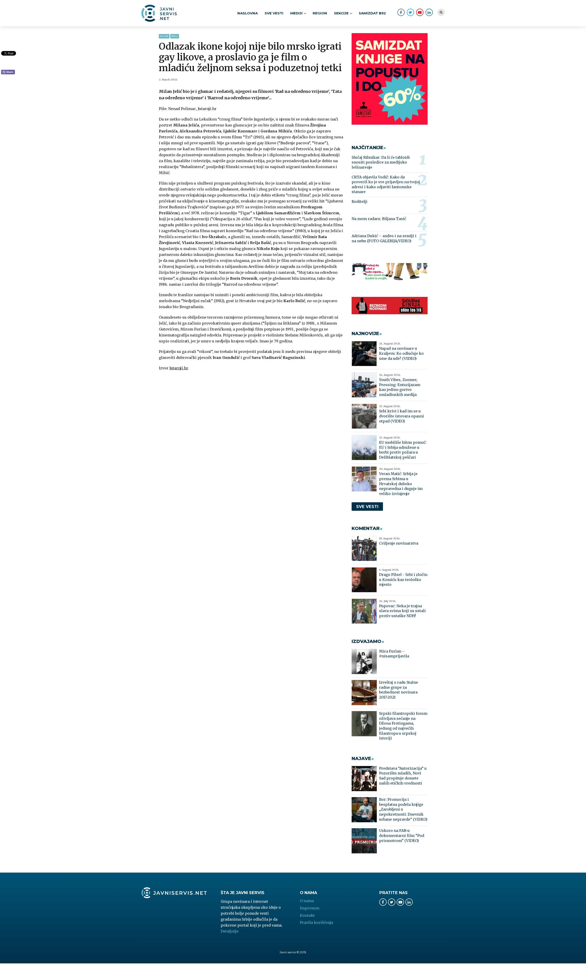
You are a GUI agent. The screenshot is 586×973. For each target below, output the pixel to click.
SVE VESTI (274, 13)
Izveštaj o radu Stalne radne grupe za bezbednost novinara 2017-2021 (398, 689)
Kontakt (307, 915)
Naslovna (247, 13)
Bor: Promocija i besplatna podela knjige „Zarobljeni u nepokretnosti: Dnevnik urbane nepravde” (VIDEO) (403, 809)
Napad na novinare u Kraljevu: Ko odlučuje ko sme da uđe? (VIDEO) (401, 353)
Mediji (174, 36)
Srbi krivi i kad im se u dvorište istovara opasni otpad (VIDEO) (401, 416)
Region (320, 13)
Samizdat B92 (372, 13)
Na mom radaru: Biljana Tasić (379, 218)
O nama (307, 900)
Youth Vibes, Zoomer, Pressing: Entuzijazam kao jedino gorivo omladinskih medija (399, 387)
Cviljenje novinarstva (398, 543)
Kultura (164, 36)
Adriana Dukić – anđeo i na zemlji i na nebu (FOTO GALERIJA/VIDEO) (384, 238)
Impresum (309, 908)
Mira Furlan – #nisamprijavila (394, 654)
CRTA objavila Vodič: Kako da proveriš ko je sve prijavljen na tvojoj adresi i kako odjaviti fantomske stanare (386, 184)
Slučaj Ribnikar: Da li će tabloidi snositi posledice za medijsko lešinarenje (381, 162)
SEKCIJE (341, 13)
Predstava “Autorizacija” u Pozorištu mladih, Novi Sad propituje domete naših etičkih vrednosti (403, 775)
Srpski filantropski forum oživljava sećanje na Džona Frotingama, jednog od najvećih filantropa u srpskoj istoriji (403, 725)
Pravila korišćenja (316, 922)
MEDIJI (296, 13)
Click (8, 72)
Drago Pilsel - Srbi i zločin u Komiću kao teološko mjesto (403, 579)
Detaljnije (230, 931)
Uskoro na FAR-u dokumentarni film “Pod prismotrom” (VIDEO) (401, 835)
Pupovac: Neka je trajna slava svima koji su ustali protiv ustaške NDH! (402, 611)
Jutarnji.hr (178, 368)
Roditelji (359, 201)
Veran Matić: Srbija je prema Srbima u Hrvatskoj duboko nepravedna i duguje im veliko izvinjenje (401, 483)
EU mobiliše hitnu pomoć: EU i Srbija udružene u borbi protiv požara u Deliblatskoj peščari (402, 450)
